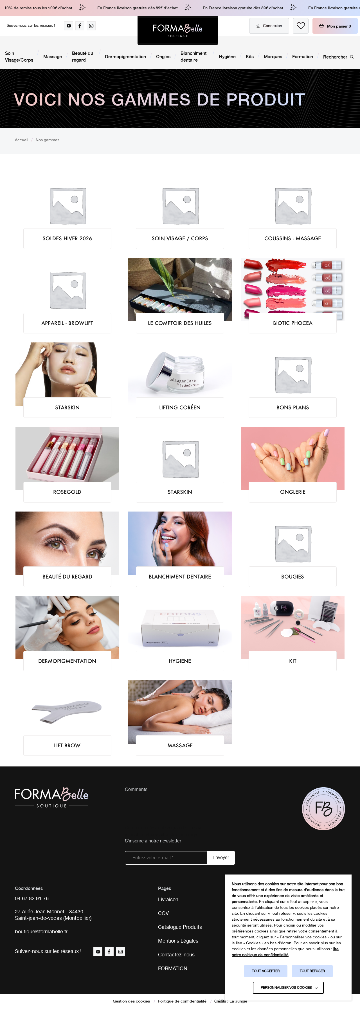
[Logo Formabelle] (178, 30)
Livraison (168, 900)
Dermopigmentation (125, 56)
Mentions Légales (178, 941)
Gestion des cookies (131, 1001)
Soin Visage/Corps (19, 56)
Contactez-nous (176, 955)
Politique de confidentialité (182, 1001)
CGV (163, 914)
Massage (52, 56)
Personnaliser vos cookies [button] (286, 987)
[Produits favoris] (301, 26)
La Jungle (238, 1001)
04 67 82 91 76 (32, 899)
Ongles (163, 56)
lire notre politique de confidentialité (285, 952)
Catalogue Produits (180, 927)
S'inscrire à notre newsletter (153, 841)
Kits (250, 56)
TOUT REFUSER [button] (312, 971)
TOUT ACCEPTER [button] (266, 971)
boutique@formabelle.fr (41, 932)
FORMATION (172, 969)
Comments (136, 790)
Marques (273, 56)
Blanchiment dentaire (193, 56)
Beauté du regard (82, 56)
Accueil (21, 140)
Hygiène (227, 56)
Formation (302, 56)
